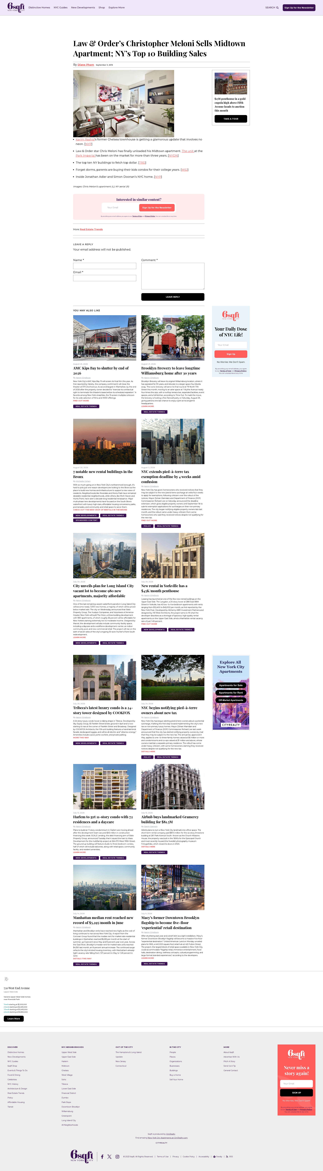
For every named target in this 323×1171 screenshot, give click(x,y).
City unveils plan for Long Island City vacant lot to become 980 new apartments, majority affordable (103, 590)
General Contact (231, 1070)
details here (148, 751)
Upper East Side (69, 1057)
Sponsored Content (87, 520)
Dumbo (65, 1098)
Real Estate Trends (91, 229)
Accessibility (204, 1156)
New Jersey (121, 1061)
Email (78, 272)
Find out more (81, 401)
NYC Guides (60, 7)
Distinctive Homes (39, 7)
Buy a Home (175, 1075)
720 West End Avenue (17, 988)
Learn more (147, 406)
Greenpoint (67, 1116)
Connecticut (121, 1066)
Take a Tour (231, 119)
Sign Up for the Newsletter (299, 8)
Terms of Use (137, 216)
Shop (102, 7)
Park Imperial (86, 155)
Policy (147, 526)
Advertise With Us (231, 1057)
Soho (64, 1079)
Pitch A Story (229, 1061)
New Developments (83, 7)
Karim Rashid (85, 139)
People (173, 1052)
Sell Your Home (176, 1079)
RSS (231, 1156)
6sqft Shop (12, 1066)
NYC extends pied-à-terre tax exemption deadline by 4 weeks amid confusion (170, 476)
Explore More (117, 7)
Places (172, 1057)
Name (78, 260)
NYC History (13, 1084)
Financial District (69, 1093)
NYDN (173, 155)
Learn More (14, 1018)
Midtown (65, 1066)
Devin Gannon (150, 826)
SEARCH (270, 7)
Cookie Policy (189, 1156)
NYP (88, 144)
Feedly (219, 1156)
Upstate (119, 1057)
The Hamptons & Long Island (128, 1052)
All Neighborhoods (70, 1125)
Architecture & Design (17, 1089)
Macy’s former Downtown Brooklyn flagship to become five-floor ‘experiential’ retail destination (170, 922)
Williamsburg (67, 1111)
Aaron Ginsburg (83, 378)
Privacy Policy (150, 216)
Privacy (175, 1156)
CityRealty (170, 1134)
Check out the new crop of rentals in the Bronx (100, 510)
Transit (10, 1107)
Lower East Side (69, 1089)
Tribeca (65, 1084)
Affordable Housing (16, 1102)
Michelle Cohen (83, 481)
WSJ (185, 169)
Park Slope (66, 1102)
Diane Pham (86, 64)
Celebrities (12, 1079)
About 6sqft (229, 1052)
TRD (142, 162)
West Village (67, 1075)
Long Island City (69, 1120)
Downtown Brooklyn (71, 1107)
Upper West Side (69, 1052)
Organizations (176, 1061)
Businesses (174, 1066)
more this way (81, 737)
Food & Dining (14, 1075)
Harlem (65, 1061)
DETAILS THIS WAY (82, 958)
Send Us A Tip (230, 1066)
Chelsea (65, 1070)
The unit (188, 151)
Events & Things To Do (18, 1070)
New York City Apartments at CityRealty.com (168, 1138)
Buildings (174, 1070)
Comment (149, 260)
